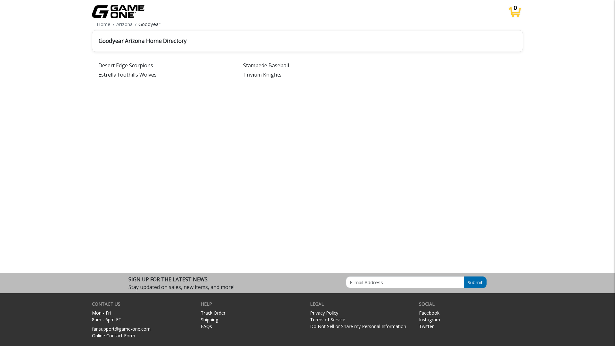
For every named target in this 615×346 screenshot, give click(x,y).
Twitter (426, 326)
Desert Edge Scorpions (125, 65)
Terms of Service (327, 320)
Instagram (429, 320)
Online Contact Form (113, 336)
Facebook (429, 313)
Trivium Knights (262, 74)
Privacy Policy (324, 313)
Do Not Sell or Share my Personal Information (358, 326)
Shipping (209, 320)
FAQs (206, 326)
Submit (475, 282)
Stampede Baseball (266, 65)
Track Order (213, 313)
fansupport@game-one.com (121, 329)
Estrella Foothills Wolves (127, 74)
